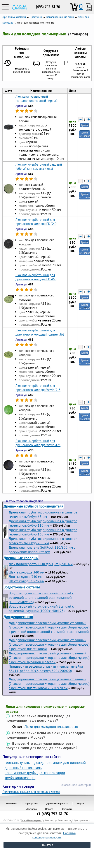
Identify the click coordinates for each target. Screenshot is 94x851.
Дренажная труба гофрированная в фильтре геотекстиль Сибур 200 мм (43, 540)
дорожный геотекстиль (23, 768)
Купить (84, 125)
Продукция (31, 803)
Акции (80, 803)
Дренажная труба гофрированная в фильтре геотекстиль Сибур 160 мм (43, 532)
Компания (11, 803)
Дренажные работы (57, 803)
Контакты (66, 809)
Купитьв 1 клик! (84, 134)
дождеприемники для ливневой (60, 763)
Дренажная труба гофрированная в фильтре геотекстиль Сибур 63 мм (43, 514)
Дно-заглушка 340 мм (25, 576)
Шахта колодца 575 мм (26, 581)
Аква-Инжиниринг (31, 820)
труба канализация (20, 778)
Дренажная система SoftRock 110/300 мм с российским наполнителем (42, 549)
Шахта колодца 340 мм (26, 572)
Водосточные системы (21, 587)
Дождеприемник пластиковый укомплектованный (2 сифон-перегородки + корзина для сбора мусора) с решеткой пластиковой (49, 644)
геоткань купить (17, 763)
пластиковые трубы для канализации (35, 773)
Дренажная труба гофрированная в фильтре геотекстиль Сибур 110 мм (43, 523)
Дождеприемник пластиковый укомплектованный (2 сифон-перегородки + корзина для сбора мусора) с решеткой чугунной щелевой (49, 657)
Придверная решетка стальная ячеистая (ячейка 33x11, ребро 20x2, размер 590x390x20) (46, 668)
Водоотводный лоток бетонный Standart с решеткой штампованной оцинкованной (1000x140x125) (41, 597)
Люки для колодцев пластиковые (51, 727)
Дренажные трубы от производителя (33, 506)
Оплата (49, 809)
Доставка (31, 809)
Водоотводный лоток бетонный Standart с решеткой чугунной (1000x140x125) (41, 608)
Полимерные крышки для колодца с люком (31, 791)
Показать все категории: (75, 785)
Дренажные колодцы (20, 557)
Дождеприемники (18, 616)
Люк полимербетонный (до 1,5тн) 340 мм (41, 564)
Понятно (47, 845)
